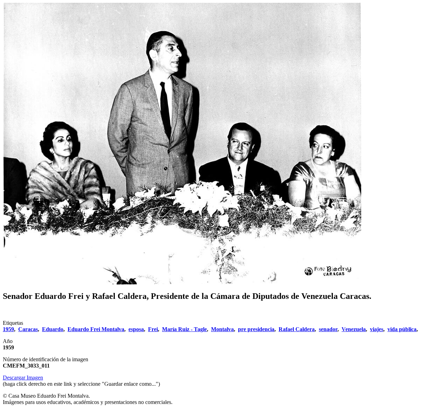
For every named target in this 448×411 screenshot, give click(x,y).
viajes (376, 329)
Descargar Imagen (23, 378)
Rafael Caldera (297, 329)
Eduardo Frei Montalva (96, 329)
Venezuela (354, 329)
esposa (136, 329)
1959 (8, 329)
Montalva (222, 329)
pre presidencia (256, 329)
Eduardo (52, 329)
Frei (153, 329)
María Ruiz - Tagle (184, 329)
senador (328, 329)
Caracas (28, 329)
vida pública (401, 329)
